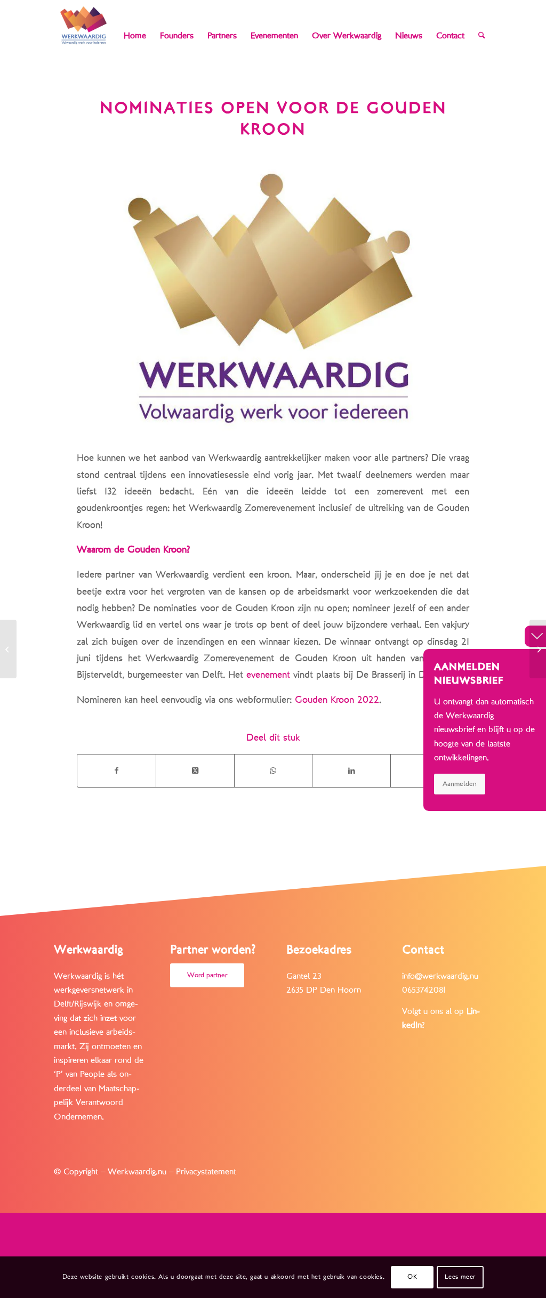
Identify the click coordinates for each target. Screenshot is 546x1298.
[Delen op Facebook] (116, 771)
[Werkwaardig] (83, 25)
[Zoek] (481, 36)
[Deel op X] (195, 771)
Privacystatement (206, 1171)
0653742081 (423, 990)
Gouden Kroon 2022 (337, 699)
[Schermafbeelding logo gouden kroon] (273, 297)
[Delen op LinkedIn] (351, 771)
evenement (268, 674)
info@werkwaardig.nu (440, 976)
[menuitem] (135, 36)
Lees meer (460, 1277)
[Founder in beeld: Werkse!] (537, 649)
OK (412, 1277)
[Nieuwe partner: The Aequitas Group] (8, 649)
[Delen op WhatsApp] (273, 771)
